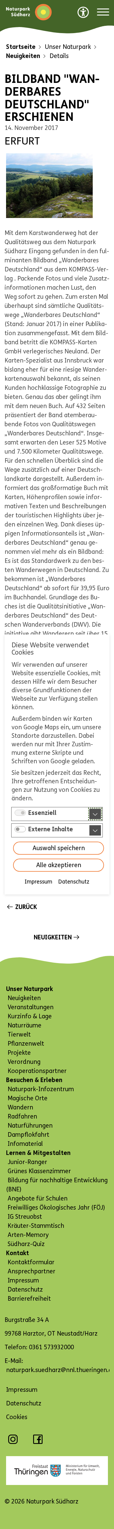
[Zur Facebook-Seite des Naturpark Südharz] (38, 1442)
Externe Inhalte (50, 829)
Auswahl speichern (59, 848)
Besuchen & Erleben (34, 1080)
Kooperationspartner (37, 1071)
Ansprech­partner (31, 1271)
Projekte (19, 1052)
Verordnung (24, 1061)
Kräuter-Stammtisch (36, 1225)
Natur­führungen (30, 1125)
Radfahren (22, 1116)
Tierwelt (19, 1034)
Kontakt (17, 1253)
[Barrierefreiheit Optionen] (83, 12)
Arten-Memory (28, 1234)
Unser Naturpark (29, 989)
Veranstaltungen (31, 1007)
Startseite (21, 46)
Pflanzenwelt (26, 1043)
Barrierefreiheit (29, 1298)
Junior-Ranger (27, 1162)
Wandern (20, 1107)
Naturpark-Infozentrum (41, 1089)
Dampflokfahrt (28, 1134)
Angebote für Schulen (37, 1198)
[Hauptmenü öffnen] (103, 12)
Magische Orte (27, 1098)
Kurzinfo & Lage (30, 1016)
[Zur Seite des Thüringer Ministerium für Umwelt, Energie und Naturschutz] (57, 1470)
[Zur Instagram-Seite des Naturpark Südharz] (13, 1442)
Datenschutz (73, 881)
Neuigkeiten (23, 56)
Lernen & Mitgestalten (38, 1152)
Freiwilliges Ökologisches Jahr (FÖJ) (56, 1207)
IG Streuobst (25, 1216)
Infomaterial (25, 1143)
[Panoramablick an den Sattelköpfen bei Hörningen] (49, 185)
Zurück (26, 907)
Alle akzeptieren (58, 865)
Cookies (16, 1417)
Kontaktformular (31, 1262)
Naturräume (24, 1025)
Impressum (38, 881)
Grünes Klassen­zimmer (39, 1171)
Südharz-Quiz (26, 1244)
